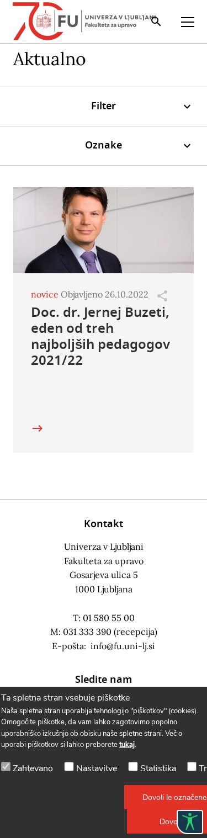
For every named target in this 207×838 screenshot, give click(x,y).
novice (45, 294)
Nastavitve (96, 768)
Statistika (158, 768)
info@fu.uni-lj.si (123, 645)
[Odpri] (162, 296)
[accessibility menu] (190, 822)
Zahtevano (33, 768)
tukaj (127, 745)
